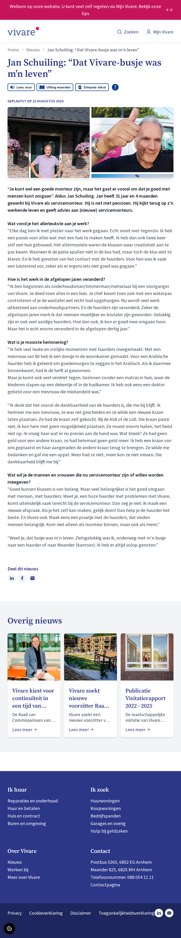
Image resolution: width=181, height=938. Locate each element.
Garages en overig (108, 823)
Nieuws (33, 50)
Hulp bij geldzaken (109, 831)
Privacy (15, 913)
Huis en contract (24, 816)
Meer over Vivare (24, 877)
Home (13, 50)
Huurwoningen (105, 801)
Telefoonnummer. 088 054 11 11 (122, 877)
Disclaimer (80, 913)
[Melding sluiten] (171, 10)
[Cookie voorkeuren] (9, 928)
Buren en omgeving (27, 823)
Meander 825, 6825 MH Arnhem (121, 869)
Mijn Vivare (163, 32)
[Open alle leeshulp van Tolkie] (115, 87)
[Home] (23, 31)
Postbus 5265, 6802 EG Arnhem (121, 862)
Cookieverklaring (46, 913)
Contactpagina (105, 885)
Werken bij (18, 869)
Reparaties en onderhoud (33, 801)
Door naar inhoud (21, 7)
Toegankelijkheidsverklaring (126, 913)
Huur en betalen (24, 808)
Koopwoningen (105, 808)
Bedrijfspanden (105, 816)
